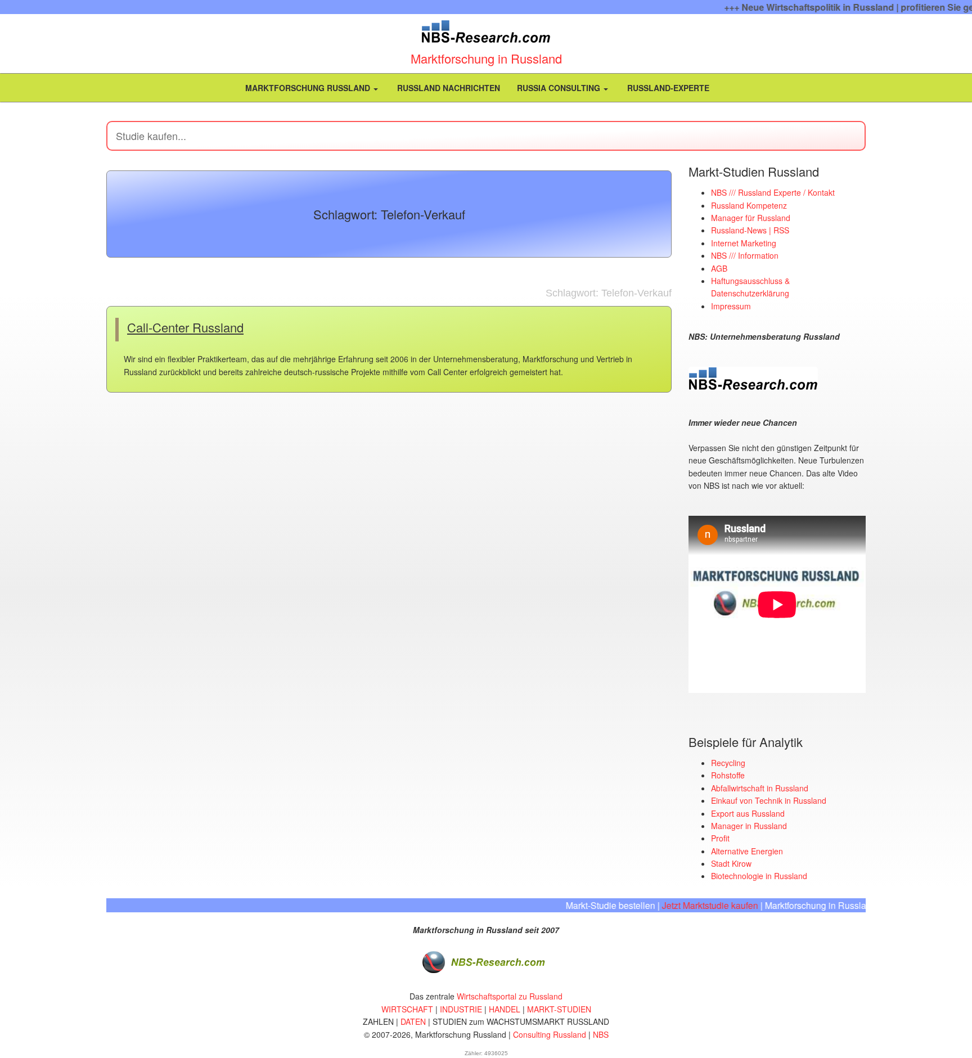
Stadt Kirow (731, 863)
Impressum (731, 306)
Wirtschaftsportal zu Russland (509, 996)
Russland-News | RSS (750, 230)
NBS (601, 1034)
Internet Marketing (743, 243)
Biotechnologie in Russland (759, 875)
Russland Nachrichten (447, 87)
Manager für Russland (750, 217)
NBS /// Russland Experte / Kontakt (773, 192)
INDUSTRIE (461, 1009)
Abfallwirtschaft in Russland (759, 788)
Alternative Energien (747, 851)
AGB (719, 268)
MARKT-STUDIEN (559, 1009)
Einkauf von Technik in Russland (768, 800)
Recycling (728, 762)
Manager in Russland (749, 825)
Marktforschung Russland (307, 87)
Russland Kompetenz (749, 205)
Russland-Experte (667, 87)
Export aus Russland (748, 813)
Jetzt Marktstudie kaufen (688, 905)
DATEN (413, 1021)
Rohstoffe (728, 775)
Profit (720, 838)
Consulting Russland (549, 1034)
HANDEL (504, 1009)
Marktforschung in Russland (486, 58)
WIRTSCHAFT (407, 1009)
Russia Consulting (559, 87)
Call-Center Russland (185, 327)
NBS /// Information (744, 255)
